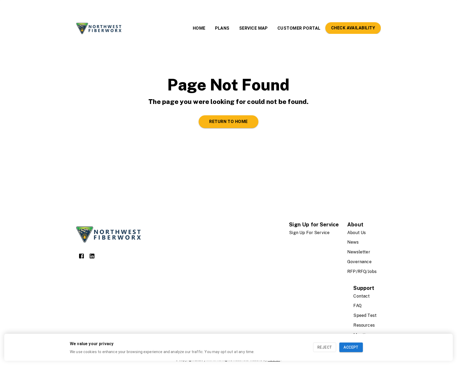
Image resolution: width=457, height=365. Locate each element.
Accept (351, 347)
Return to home (228, 121)
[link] (81, 256)
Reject (324, 347)
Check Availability (353, 27)
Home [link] (199, 28)
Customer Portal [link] (299, 28)
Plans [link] (222, 28)
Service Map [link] (253, 28)
